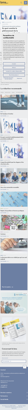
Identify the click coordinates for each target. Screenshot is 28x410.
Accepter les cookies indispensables (14, 71)
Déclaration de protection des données (8, 78)
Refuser (14, 67)
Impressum (19, 78)
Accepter (14, 63)
